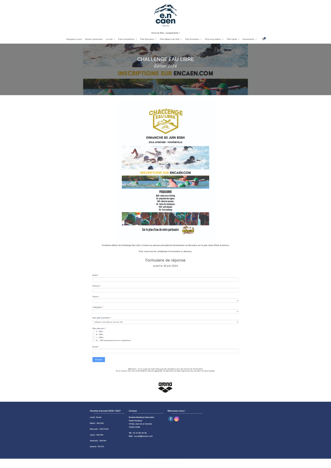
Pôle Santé (232, 39)
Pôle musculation (213, 39)
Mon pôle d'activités (101, 318)
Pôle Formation (192, 39)
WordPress (179, 463)
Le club (109, 39)
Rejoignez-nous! (74, 39)
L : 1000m (99, 338)
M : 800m (99, 335)
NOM (95, 275)
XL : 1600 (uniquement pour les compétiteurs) (113, 341)
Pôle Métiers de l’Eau (169, 39)
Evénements (248, 39)
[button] (113, 39)
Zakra (169, 463)
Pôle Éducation (147, 39)
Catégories (97, 307)
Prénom (96, 286)
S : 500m (99, 332)
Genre (95, 296)
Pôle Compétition (126, 39)
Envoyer (98, 359)
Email (95, 347)
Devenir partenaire (94, 39)
